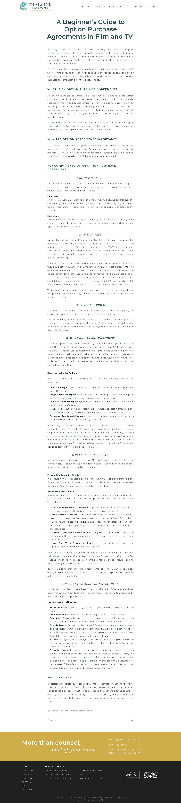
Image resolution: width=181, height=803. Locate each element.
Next (131, 720)
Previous (51, 720)
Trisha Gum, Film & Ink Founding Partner (71, 711)
